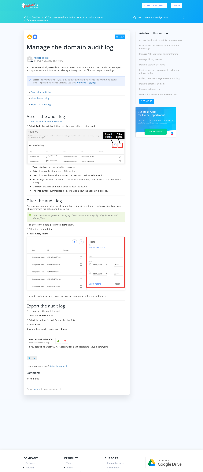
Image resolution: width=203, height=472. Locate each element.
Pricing (69, 467)
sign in (37, 389)
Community (113, 467)
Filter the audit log (40, 98)
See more (146, 101)
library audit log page (85, 82)
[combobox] (158, 17)
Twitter (29, 358)
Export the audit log (41, 104)
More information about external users (159, 94)
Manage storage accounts (152, 64)
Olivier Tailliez (41, 57)
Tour (68, 463)
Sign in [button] (176, 5)
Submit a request (154, 5)
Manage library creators (151, 59)
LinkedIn (34, 358)
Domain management (38, 20)
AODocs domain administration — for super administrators (74, 17)
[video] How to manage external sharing (159, 78)
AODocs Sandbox (32, 17)
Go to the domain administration (45, 121)
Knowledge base (115, 463)
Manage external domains (152, 83)
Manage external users (150, 89)
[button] (58, 341)
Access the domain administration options (160, 40)
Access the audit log (41, 92)
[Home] (29, 5)
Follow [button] (120, 37)
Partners (30, 467)
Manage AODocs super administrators (158, 54)
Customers (31, 463)
